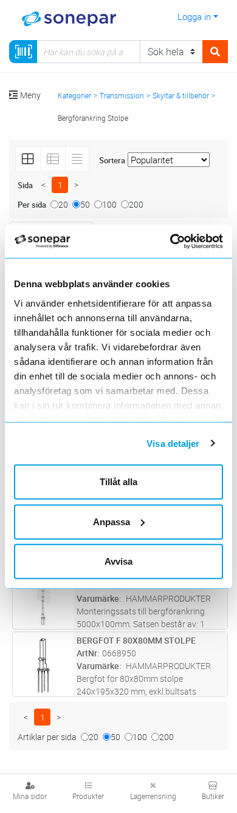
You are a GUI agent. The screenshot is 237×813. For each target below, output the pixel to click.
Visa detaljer (172, 443)
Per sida (32, 204)
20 (63, 204)
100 (109, 204)
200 (136, 204)
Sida (25, 185)
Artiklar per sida (47, 737)
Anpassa (111, 521)
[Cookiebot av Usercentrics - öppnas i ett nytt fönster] (185, 241)
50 (85, 204)
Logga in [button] (194, 16)
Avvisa (118, 561)
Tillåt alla (118, 482)
